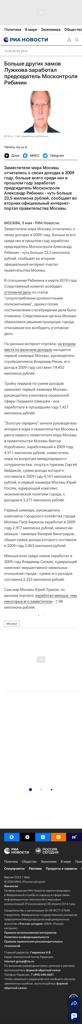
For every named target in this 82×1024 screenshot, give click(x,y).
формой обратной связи (43, 970)
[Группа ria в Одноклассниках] (58, 837)
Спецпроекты (14, 868)
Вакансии (11, 886)
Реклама (35, 868)
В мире (66, 862)
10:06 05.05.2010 (16, 51)
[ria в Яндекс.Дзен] (27, 837)
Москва (12, 623)
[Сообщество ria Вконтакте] (42, 837)
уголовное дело (17, 292)
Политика (11, 862)
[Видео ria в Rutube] (74, 837)
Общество (29, 862)
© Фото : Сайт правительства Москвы (26, 136)
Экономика (49, 862)
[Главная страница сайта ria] (25, 40)
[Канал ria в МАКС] (11, 837)
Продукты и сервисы (61, 868)
